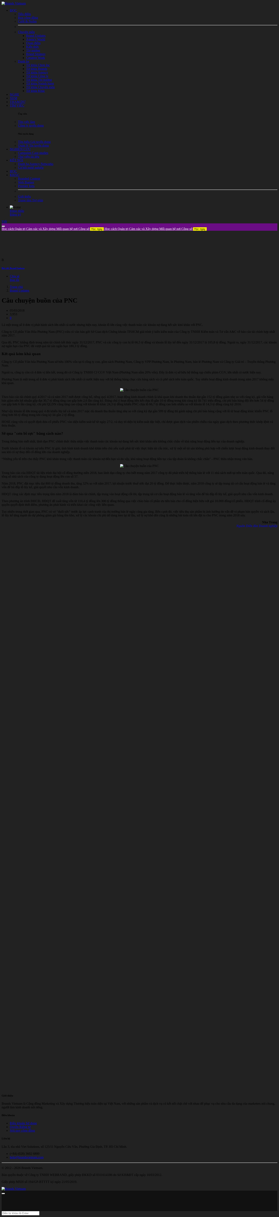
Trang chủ (16, 287)
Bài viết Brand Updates (13, 268)
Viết (4, 221)
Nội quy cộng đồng (22, 1130)
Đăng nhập (17, 211)
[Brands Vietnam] (14, 3)
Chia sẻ (14, 276)
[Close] (3, 226)
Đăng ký (15, 214)
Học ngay (97, 229)
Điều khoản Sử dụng (23, 1123)
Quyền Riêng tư (20, 1127)
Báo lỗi (14, 280)
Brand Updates (19, 290)
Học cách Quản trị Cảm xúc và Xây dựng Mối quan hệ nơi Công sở (52, 229)
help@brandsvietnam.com (27, 1157)
